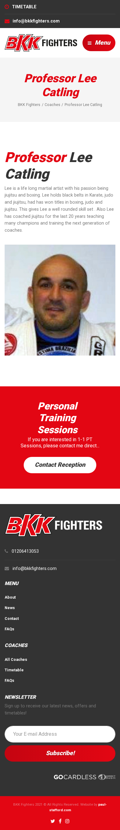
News (10, 607)
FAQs (9, 629)
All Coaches (16, 659)
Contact (12, 618)
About (10, 597)
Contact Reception (60, 464)
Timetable (14, 670)
